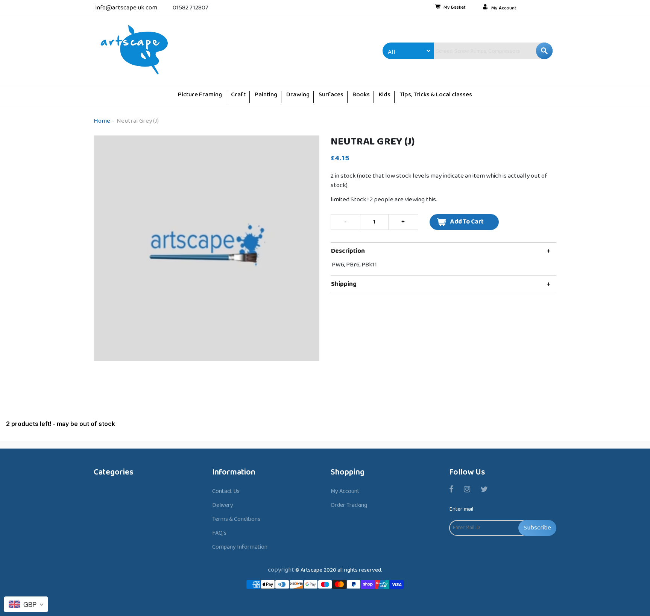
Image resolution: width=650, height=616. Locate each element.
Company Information (239, 547)
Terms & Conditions (236, 519)
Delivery (222, 505)
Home (102, 121)
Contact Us (226, 491)
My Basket (454, 8)
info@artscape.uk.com (126, 7)
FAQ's (219, 533)
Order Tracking (349, 505)
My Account (503, 8)
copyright (281, 569)
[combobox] (477, 51)
